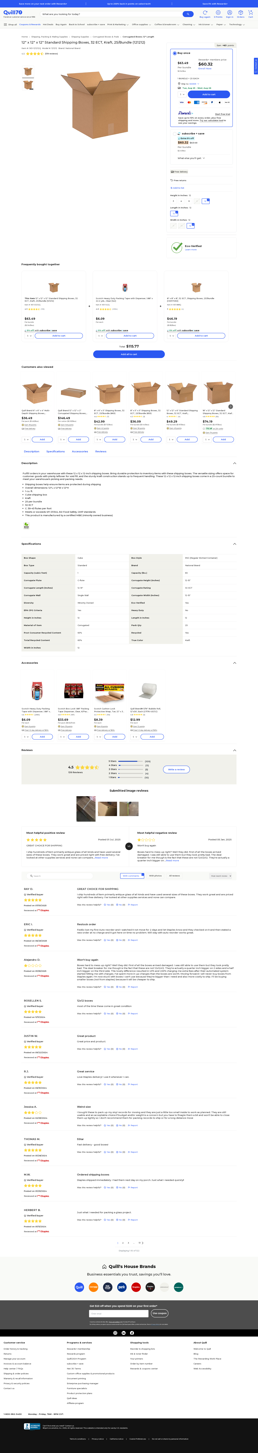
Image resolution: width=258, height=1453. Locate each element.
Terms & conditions (78, 1439)
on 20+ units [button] (218, 429)
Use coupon (160, 1313)
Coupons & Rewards (30, 24)
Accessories (80, 451)
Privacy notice (98, 1439)
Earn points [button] (225, 45)
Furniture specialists (77, 1388)
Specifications (55, 451)
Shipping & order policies (16, 1373)
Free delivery (181, 171)
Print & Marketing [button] (116, 24)
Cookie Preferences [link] (137, 1439)
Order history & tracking (15, 1349)
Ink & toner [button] (204, 24)
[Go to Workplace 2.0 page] (179, 1288)
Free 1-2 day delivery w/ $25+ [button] (37, 730)
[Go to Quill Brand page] (79, 1288)
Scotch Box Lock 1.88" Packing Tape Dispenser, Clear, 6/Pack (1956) (73, 710)
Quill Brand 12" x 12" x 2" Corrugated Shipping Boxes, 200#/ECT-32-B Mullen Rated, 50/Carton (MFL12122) (73, 411)
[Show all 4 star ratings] (131, 765)
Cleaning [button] (187, 24)
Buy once (184, 52)
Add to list (178, 188)
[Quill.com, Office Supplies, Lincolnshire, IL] (32, 1427)
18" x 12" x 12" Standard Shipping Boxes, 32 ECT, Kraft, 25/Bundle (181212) (218, 411)
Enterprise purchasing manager (82, 1383)
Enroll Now (204, 68)
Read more (101, 857)
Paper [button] (219, 24)
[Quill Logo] (13, 12)
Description (31, 451)
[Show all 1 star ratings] (130, 777)
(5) (146, 769)
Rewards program (76, 1354)
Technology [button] (235, 24)
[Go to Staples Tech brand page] (150, 1288)
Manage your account (14, 1359)
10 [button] (182, 225)
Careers (197, 1363)
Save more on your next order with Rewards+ (43, 4)
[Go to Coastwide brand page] (93, 1288)
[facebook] (132, 1333)
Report (134, 905)
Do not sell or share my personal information (170, 1439)
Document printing (76, 1378)
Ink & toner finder (139, 1354)
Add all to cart (129, 354)
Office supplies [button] (140, 24)
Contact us (9, 1388)
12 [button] (205, 201)
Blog (196, 1354)
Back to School (77, 24)
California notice (116, 1439)
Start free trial (222, 114)
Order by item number (141, 1363)
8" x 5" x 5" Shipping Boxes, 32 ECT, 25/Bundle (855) (145, 411)
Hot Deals (48, 24)
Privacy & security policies (17, 1383)
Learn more (191, 249)
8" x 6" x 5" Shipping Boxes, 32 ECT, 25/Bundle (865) (109, 411)
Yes (108, 905)
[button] (188, 14)
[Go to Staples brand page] (136, 1288)
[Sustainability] (28, 526)
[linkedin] (123, 1333)
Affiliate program (75, 1403)
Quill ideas (72, 1398)
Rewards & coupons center (144, 1368)
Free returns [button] (180, 180)
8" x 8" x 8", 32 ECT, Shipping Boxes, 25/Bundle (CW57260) (190, 299)
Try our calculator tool (211, 120)
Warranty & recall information (18, 1378)
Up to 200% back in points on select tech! (129, 4)
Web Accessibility (202, 1368)
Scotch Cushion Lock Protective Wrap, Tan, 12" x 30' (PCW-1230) (109, 710)
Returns (7, 1354)
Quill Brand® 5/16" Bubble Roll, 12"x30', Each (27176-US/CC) (145, 710)
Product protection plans (79, 1393)
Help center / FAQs (13, 1368)
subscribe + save (96, 24)
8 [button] (197, 201)
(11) (147, 765)
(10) (147, 777)
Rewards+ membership (78, 1349)
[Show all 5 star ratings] (130, 761)
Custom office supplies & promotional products (91, 1373)
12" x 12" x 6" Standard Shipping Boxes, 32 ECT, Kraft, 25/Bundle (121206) (182, 411)
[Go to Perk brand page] (122, 1288)
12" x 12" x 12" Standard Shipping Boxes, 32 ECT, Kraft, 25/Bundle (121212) (51, 299)
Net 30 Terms (74, 1368)
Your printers (136, 1359)
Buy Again (61, 24)
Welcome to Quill (202, 1349)
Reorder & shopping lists (142, 1349)
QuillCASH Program (76, 1359)
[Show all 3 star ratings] (130, 769)
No (120, 905)
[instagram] (115, 1333)
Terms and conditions (114, 1322)
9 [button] (173, 225)
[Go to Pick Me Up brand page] (108, 1288)
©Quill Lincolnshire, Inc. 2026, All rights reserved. (63, 1428)
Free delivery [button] (30, 429)
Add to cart (208, 94)
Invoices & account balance (17, 1363)
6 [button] (189, 201)
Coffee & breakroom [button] (165, 24)
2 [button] (123, 1243)
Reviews (100, 451)
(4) (146, 773)
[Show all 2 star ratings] (130, 773)
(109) (147, 761)
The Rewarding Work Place (207, 1359)
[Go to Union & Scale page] (164, 1288)
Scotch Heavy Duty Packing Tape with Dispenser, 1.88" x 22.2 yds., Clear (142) (124, 299)
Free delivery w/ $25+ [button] (106, 730)
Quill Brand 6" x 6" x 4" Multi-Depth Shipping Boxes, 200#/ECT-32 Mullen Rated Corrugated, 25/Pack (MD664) (37, 411)
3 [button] (173, 201)
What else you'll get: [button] (189, 158)
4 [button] (181, 201)
